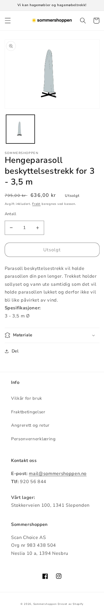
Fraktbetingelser (28, 412)
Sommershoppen (45, 604)
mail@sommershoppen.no (58, 473)
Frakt (36, 204)
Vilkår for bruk (26, 398)
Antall (10, 214)
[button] (7, 20)
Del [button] (15, 351)
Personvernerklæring (33, 439)
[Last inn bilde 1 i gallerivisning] (20, 129)
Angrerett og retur (30, 425)
